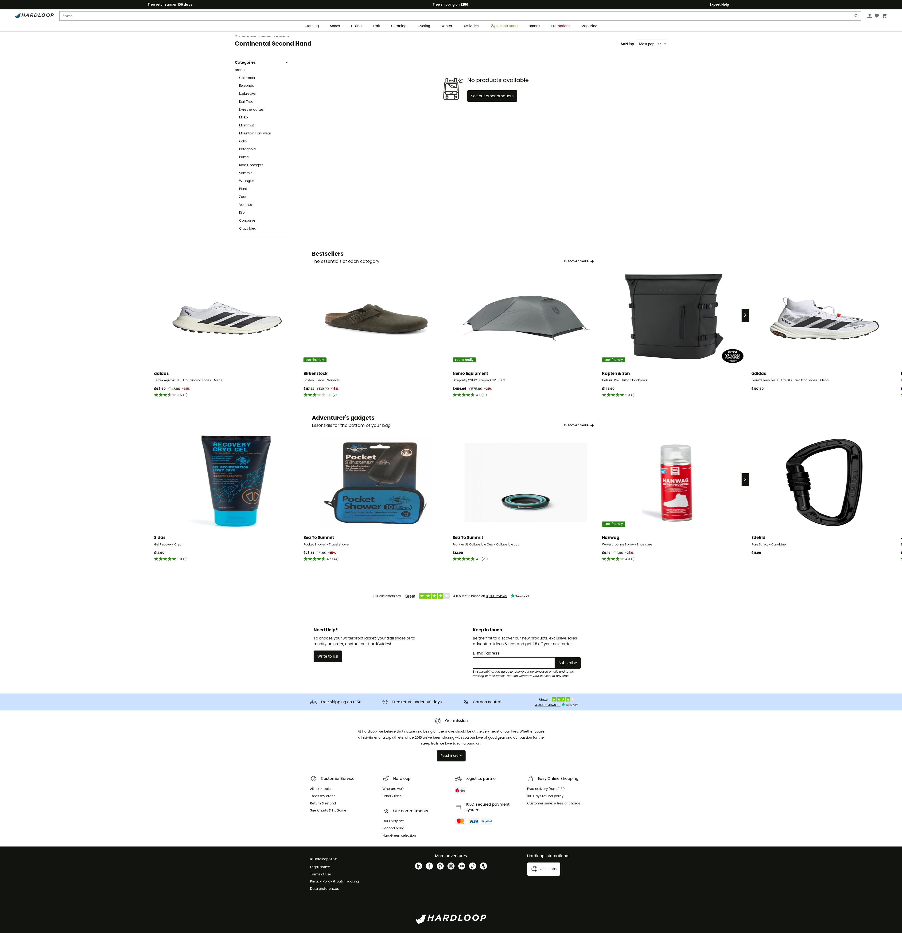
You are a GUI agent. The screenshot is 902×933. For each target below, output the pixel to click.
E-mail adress (486, 653)
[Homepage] (238, 36)
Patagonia (247, 149)
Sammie (246, 173)
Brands (534, 26)
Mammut (246, 125)
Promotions (560, 26)
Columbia (247, 78)
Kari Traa (246, 101)
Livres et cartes (251, 109)
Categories (245, 62)
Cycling (424, 26)
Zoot (242, 197)
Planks (244, 189)
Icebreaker (248, 93)
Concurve (247, 220)
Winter (446, 26)
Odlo (243, 141)
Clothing (312, 26)
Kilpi (242, 212)
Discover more (576, 261)
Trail (376, 26)
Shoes (335, 26)
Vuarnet (245, 205)
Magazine (589, 26)
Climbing (398, 26)
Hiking (356, 26)
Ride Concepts (251, 165)
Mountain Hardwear (255, 133)
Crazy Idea (247, 228)
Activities (470, 26)
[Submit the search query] (856, 17)
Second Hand (506, 26)
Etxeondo (246, 85)
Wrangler (246, 181)
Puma (244, 157)
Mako (243, 117)
